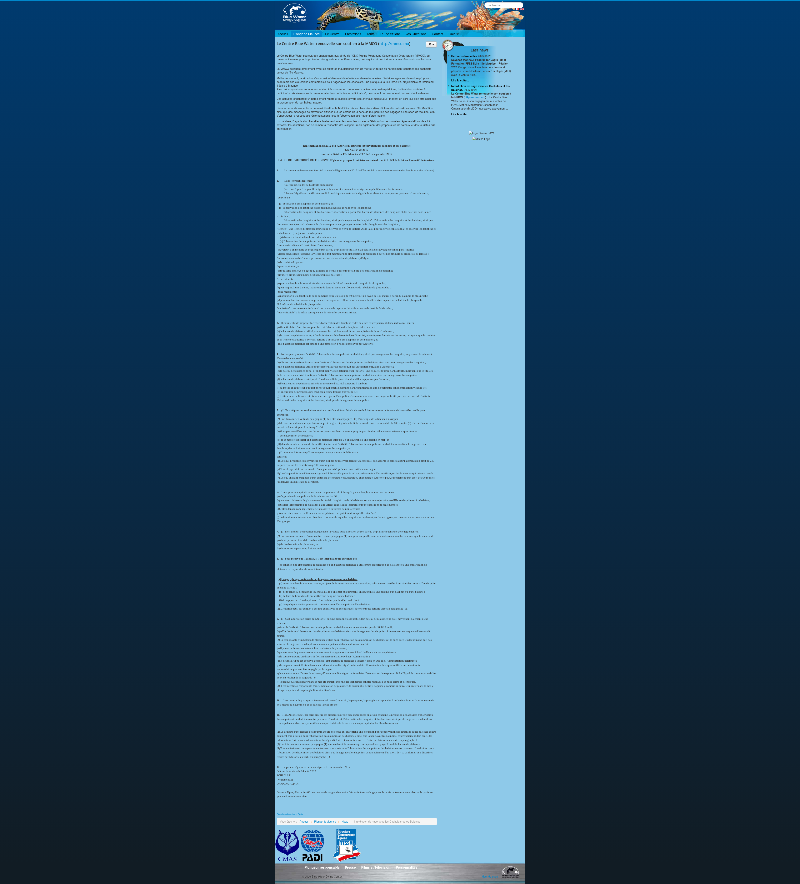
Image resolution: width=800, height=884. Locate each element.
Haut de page (490, 876)
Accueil (283, 33)
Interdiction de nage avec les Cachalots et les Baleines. (480, 88)
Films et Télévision (375, 867)
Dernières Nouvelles (464, 56)
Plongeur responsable (322, 867)
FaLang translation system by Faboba (290, 814)
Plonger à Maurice (306, 33)
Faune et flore (390, 33)
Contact (437, 33)
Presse (350, 867)
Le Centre (332, 33)
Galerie (454, 33)
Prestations (353, 33)
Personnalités (407, 867)
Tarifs (370, 33)
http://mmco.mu (394, 43)
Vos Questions (415, 33)
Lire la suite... (460, 80)
